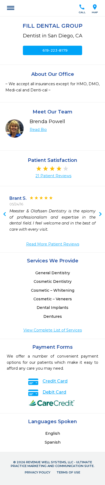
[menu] (10, 8)
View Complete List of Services (52, 330)
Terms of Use (68, 472)
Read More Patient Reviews (52, 244)
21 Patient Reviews (53, 175)
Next (4, 214)
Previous (100, 214)
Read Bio (38, 129)
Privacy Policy (37, 472)
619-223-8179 (52, 50)
